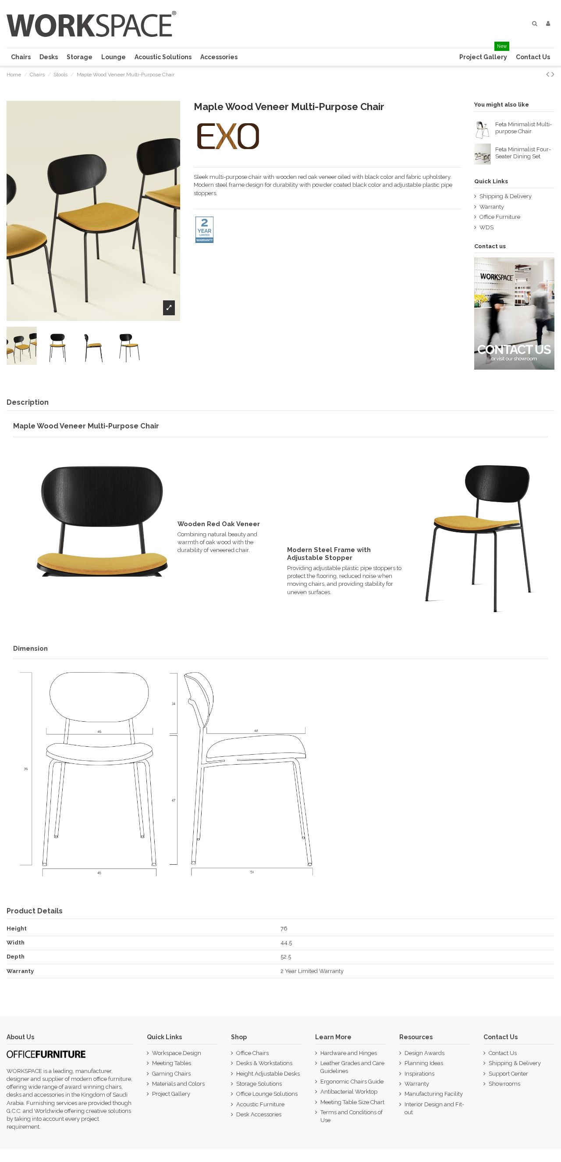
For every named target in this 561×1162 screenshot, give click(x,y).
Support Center (508, 1073)
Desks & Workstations (264, 1063)
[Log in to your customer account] (548, 24)
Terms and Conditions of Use (351, 1116)
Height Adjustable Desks (268, 1073)
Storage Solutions (259, 1083)
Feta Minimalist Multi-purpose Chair (523, 128)
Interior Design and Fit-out (434, 1108)
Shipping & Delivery (505, 196)
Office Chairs (252, 1053)
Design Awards (424, 1053)
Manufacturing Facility (434, 1094)
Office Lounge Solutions (267, 1094)
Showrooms (504, 1083)
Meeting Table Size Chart (352, 1102)
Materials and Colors (178, 1083)
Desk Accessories (258, 1114)
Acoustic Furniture (260, 1104)
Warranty (491, 206)
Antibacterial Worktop (348, 1091)
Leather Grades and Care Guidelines (352, 1067)
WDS (486, 227)
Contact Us (503, 1053)
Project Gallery (171, 1094)
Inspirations (419, 1073)
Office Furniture (499, 217)
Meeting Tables (171, 1063)
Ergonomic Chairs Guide (351, 1081)
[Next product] (552, 74)
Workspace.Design (176, 1053)
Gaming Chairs (171, 1073)
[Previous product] (548, 74)
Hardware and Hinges (348, 1053)
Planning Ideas (424, 1063)
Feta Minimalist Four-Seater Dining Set (523, 153)
